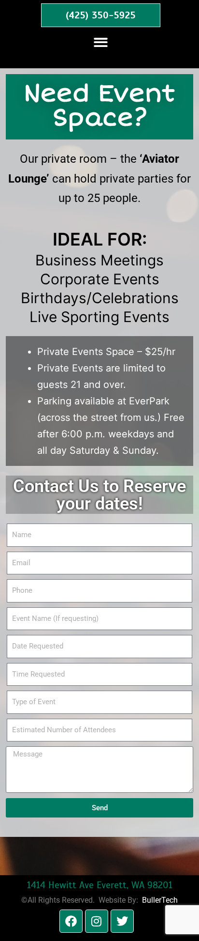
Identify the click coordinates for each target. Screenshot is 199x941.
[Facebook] (71, 921)
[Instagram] (96, 921)
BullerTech (160, 900)
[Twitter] (122, 921)
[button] (100, 42)
